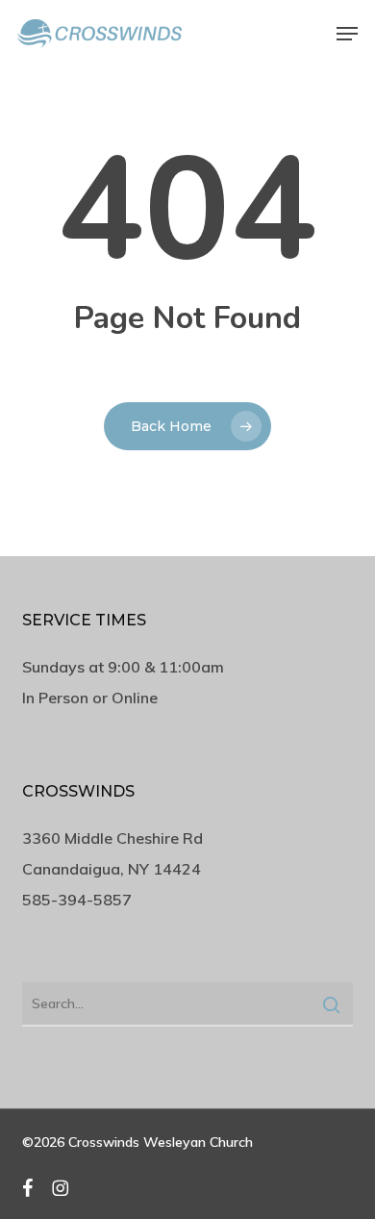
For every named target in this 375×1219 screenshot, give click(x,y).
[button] (347, 33)
